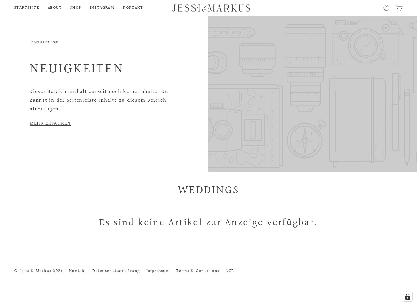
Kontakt (78, 271)
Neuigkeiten (77, 69)
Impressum (158, 271)
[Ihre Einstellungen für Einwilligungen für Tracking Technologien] (407, 296)
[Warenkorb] (399, 8)
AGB (230, 271)
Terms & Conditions (198, 271)
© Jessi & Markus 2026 (38, 271)
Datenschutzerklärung (116, 271)
